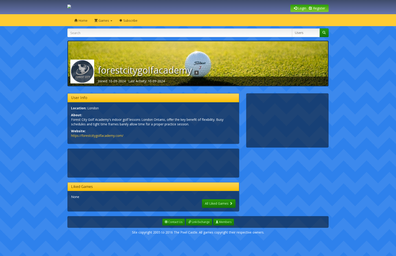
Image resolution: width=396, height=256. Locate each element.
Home (82, 20)
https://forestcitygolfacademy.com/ (97, 135)
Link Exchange (200, 222)
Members (224, 222)
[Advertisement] (154, 162)
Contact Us (175, 222)
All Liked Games (217, 203)
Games (104, 20)
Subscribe (130, 20)
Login (301, 8)
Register (318, 8)
